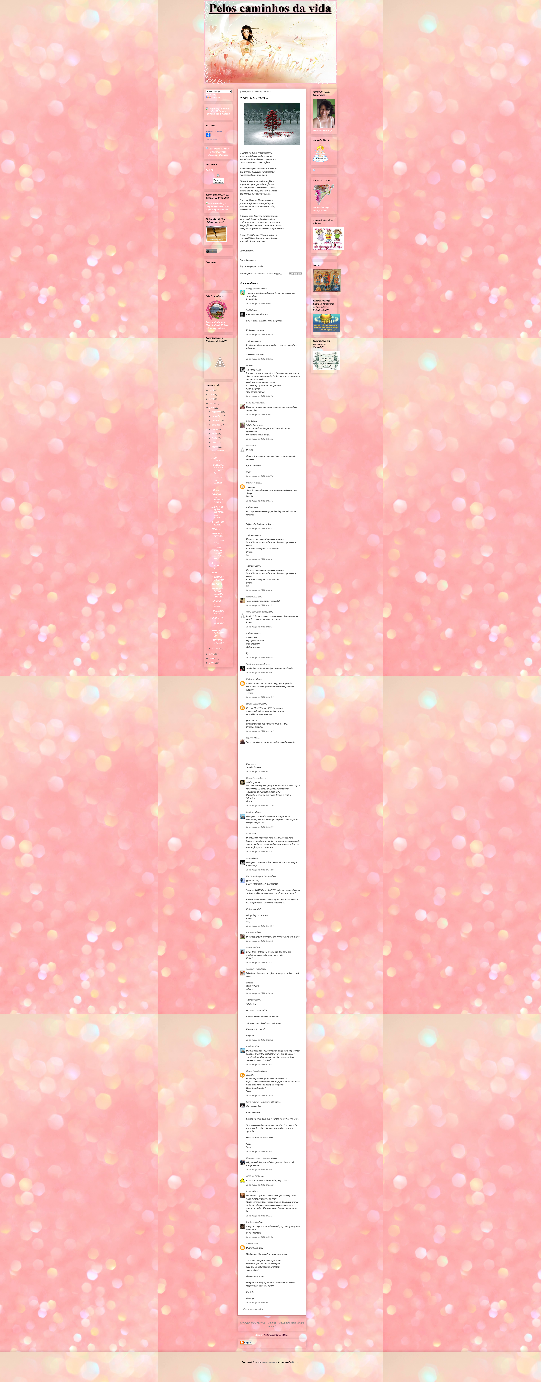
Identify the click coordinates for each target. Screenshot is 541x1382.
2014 (211, 394)
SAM (248, 309)
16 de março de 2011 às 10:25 (259, 697)
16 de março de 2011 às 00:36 (259, 358)
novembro (217, 416)
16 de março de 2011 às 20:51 (259, 1169)
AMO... (215, 572)
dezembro (216, 411)
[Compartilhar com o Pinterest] (300, 273)
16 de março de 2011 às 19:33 (259, 962)
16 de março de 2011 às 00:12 (259, 303)
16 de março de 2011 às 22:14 (259, 1215)
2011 (211, 407)
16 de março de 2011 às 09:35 (259, 657)
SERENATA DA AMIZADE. (218, 622)
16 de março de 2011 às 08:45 (259, 528)
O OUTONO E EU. (218, 542)
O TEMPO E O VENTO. (218, 578)
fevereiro (216, 648)
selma (248, 833)
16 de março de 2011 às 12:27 (259, 771)
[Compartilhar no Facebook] (298, 273)
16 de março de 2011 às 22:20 (259, 1237)
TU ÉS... (216, 529)
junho (215, 438)
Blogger (295, 1362)
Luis (248, 420)
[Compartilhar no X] (295, 273)
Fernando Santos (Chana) (258, 1157)
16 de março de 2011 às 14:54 (259, 925)
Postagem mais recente (252, 1322)
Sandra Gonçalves (254, 664)
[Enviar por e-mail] (290, 273)
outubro (216, 420)
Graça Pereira (252, 777)
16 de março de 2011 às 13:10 (259, 805)
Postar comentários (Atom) (276, 1334)
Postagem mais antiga (292, 1322)
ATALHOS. (217, 584)
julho (214, 433)
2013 (211, 399)
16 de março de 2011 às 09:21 (259, 605)
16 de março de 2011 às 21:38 (259, 1184)
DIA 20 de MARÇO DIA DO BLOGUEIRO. (218, 553)
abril (214, 442)
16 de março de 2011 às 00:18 (259, 334)
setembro (216, 424)
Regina (249, 1191)
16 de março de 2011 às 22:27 (259, 1302)
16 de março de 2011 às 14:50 (259, 869)
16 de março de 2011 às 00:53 (259, 414)
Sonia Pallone (252, 402)
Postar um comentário (253, 1309)
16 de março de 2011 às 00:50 (259, 396)
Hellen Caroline (253, 703)
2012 (211, 403)
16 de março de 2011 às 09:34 (259, 626)
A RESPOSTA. (218, 565)
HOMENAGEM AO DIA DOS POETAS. (217, 592)
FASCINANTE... (218, 452)
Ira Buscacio (252, 1222)
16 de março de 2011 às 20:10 (259, 993)
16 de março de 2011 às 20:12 (259, 1039)
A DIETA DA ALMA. (218, 523)
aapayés (249, 737)
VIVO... (215, 489)
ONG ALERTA (253, 1176)
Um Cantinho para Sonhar (258, 876)
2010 (211, 653)
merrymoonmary (269, 1362)
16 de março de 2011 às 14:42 (259, 851)
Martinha (250, 947)
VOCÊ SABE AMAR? (218, 612)
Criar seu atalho (211, 139)
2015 (211, 390)
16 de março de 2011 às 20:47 (259, 1151)
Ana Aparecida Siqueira (214, 131)
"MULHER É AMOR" (218, 641)
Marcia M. (251, 596)
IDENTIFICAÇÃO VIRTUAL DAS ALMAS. (218, 512)
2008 (211, 662)
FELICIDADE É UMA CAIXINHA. (218, 468)
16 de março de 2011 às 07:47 (259, 500)
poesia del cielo (253, 968)
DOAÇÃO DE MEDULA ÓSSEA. (218, 498)
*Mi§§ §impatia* (254, 288)
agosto (215, 429)
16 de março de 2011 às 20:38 (259, 1095)
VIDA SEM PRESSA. (217, 535)
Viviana (249, 1243)
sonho (249, 857)
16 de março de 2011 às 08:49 (259, 559)
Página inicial (272, 1324)
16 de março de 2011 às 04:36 (259, 476)
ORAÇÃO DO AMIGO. (217, 603)
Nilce (248, 445)
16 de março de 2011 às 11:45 (259, 731)
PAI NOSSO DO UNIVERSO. (218, 481)
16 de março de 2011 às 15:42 (259, 940)
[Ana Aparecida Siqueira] (208, 136)
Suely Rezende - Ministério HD (260, 1101)
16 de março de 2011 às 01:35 (259, 438)
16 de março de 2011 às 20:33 (259, 1064)
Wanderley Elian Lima (256, 611)
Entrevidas (251, 932)
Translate (216, 97)
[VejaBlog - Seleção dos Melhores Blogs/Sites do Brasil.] (218, 110)
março (215, 446)
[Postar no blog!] (292, 273)
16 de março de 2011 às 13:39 (259, 826)
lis (247, 365)
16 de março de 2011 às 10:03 (259, 672)
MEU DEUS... (217, 459)
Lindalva (250, 812)
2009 (211, 658)
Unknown (250, 482)
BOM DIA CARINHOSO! (218, 633)
